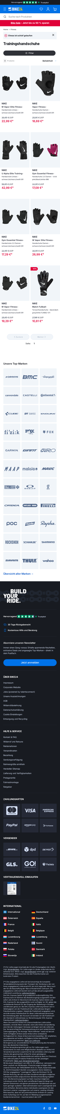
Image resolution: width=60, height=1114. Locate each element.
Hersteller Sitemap (11, 769)
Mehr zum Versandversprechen (26, 1061)
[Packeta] (48, 864)
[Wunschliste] (41, 9)
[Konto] (48, 9)
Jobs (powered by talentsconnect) (19, 692)
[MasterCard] (11, 810)
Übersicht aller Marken (17, 573)
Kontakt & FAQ (10, 737)
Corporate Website (12, 687)
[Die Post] (48, 849)
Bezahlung (8, 755)
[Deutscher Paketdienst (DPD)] (30, 849)
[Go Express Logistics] (30, 864)
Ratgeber (7, 787)
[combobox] (35, 60)
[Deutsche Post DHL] (11, 849)
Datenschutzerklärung (13, 710)
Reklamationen (10, 746)
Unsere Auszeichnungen (14, 696)
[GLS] (11, 864)
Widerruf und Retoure (13, 741)
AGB (5, 701)
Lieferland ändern (29, 993)
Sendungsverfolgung (12, 759)
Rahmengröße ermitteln (14, 764)
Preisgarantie (9, 778)
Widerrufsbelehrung (12, 705)
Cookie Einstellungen (12, 714)
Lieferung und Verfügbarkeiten (17, 773)
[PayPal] (11, 825)
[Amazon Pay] (30, 825)
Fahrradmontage (11, 782)
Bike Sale (15, 22)
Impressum (8, 683)
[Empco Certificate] (11, 888)
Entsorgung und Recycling (15, 719)
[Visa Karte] (30, 810)
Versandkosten (10, 750)
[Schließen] (53, 35)
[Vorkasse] (48, 825)
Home (5, 29)
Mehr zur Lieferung (32, 1040)
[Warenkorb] (55, 9)
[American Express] (48, 810)
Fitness (13, 29)
